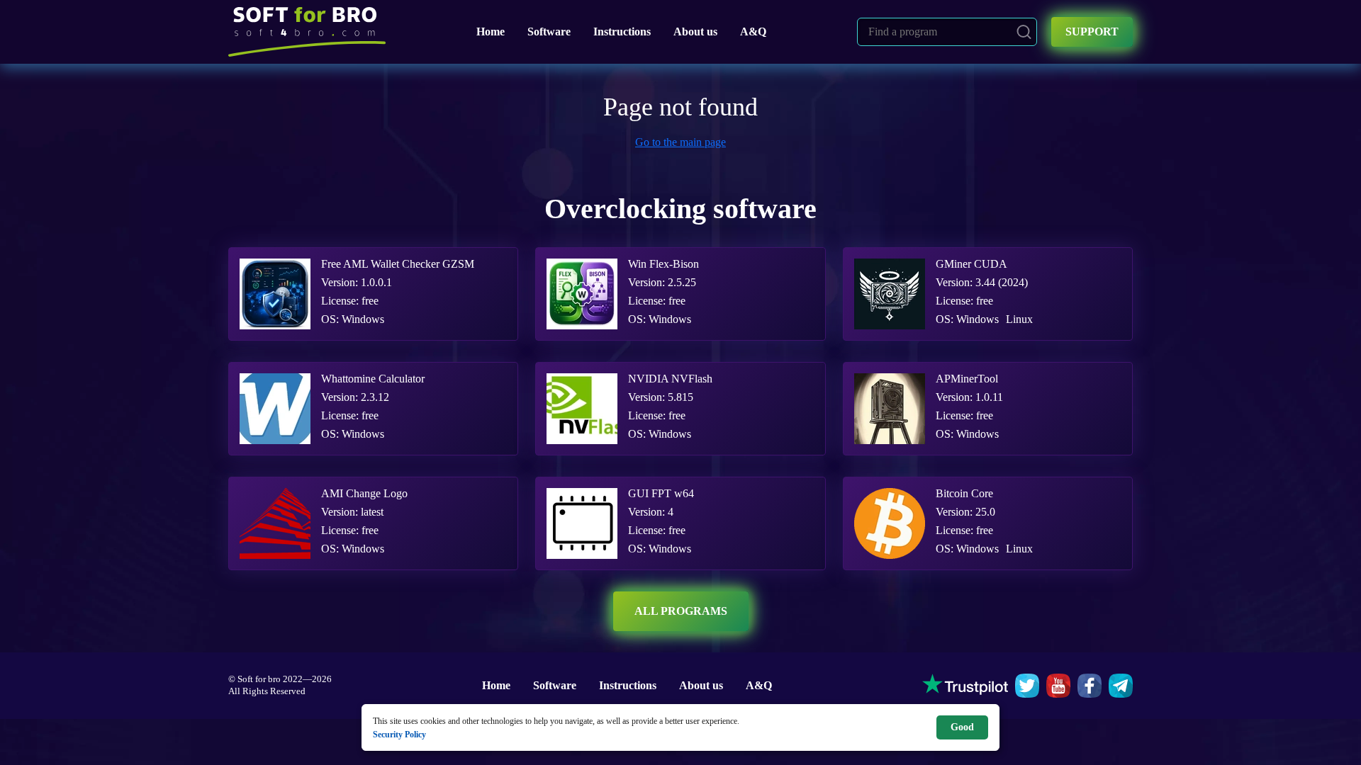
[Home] (307, 32)
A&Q (753, 32)
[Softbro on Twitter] (1027, 686)
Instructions (622, 32)
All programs (680, 611)
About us (695, 32)
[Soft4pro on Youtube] (1058, 686)
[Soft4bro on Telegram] (1121, 686)
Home (490, 32)
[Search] (1024, 32)
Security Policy (399, 734)
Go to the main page (680, 142)
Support (1092, 32)
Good (962, 727)
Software (549, 32)
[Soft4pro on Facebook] (1089, 686)
